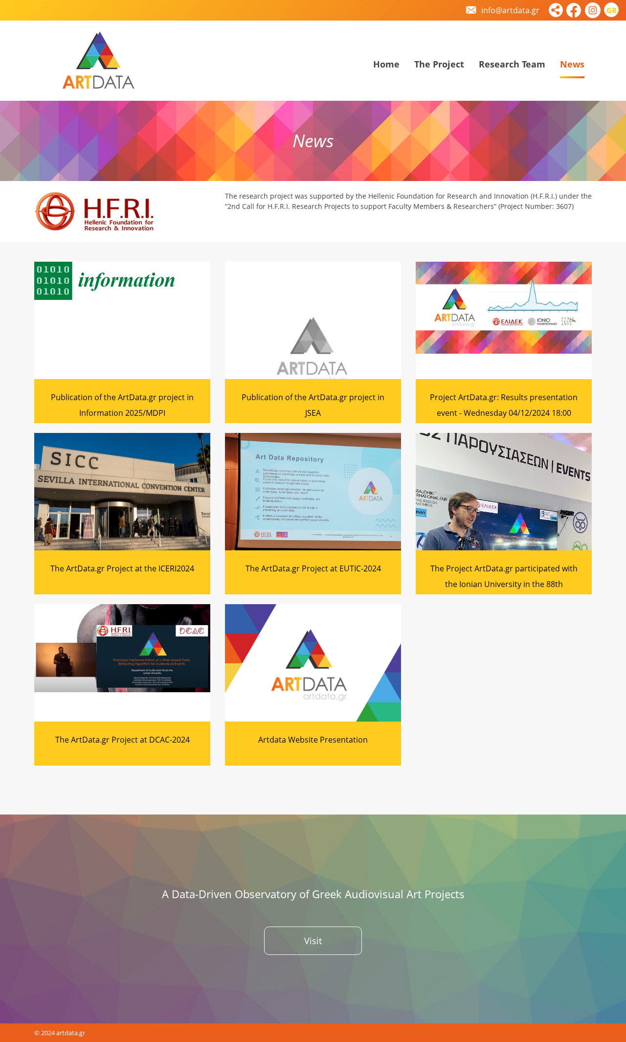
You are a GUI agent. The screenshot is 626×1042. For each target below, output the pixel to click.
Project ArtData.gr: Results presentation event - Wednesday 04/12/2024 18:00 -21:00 (504, 413)
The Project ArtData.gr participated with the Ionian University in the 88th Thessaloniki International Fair (504, 584)
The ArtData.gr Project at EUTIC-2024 (313, 568)
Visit (313, 941)
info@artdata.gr (509, 10)
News (572, 64)
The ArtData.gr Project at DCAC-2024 (122, 739)
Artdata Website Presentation (313, 739)
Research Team (512, 64)
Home (386, 64)
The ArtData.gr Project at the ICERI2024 (122, 568)
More (122, 323)
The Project (439, 64)
